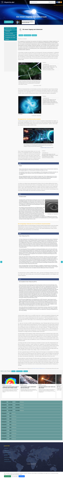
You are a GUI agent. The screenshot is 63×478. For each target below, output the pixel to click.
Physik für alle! (9, 2)
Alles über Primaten (7, 457)
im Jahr (9, 413)
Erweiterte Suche (52, 2)
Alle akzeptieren (7, 476)
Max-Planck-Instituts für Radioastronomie (38, 368)
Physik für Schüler (9, 33)
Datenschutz (6, 450)
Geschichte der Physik (10, 35)
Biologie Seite (6, 459)
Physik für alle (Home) (10, 28)
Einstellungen (21, 476)
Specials (7, 39)
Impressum (6, 448)
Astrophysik (34, 35)
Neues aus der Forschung (8, 31)
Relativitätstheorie (27, 35)
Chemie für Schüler (7, 461)
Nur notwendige (15, 476)
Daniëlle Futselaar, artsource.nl (46, 147)
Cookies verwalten (7, 452)
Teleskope (21, 35)
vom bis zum (13, 404)
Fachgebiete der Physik (10, 37)
